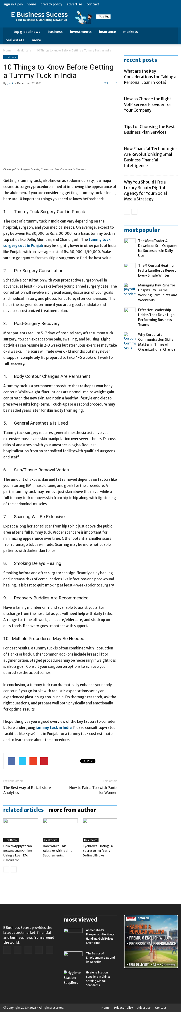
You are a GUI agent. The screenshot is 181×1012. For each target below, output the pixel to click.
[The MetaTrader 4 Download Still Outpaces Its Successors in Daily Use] (130, 244)
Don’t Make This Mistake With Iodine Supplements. (57, 850)
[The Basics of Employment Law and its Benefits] (73, 958)
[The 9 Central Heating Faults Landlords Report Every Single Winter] (130, 269)
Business (55, 32)
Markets (130, 32)
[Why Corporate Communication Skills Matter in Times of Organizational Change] (130, 341)
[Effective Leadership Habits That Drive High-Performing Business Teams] (130, 313)
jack (10, 83)
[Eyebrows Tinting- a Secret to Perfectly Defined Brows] (100, 830)
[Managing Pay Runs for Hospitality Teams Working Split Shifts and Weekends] (130, 290)
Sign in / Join (13, 4)
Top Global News (26, 32)
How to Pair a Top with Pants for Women (93, 790)
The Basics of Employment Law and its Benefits (100, 958)
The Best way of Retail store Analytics (27, 790)
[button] (172, 36)
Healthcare (24, 50)
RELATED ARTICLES (23, 810)
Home (31, 4)
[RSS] (158, 4)
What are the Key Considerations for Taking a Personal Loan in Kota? (150, 77)
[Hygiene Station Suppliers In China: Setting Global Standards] (73, 977)
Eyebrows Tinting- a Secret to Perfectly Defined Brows (98, 850)
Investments (81, 32)
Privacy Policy (51, 4)
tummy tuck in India (54, 727)
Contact (92, 4)
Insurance (107, 32)
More (36, 40)
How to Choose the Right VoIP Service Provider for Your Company (147, 104)
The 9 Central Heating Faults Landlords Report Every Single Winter (157, 270)
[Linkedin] (150, 4)
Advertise (74, 4)
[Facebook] (143, 4)
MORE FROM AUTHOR (72, 810)
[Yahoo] (174, 4)
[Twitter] (166, 4)
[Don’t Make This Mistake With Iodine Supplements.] (60, 830)
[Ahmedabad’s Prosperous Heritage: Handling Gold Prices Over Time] (73, 934)
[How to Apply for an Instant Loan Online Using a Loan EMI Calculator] (20, 830)
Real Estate (15, 40)
